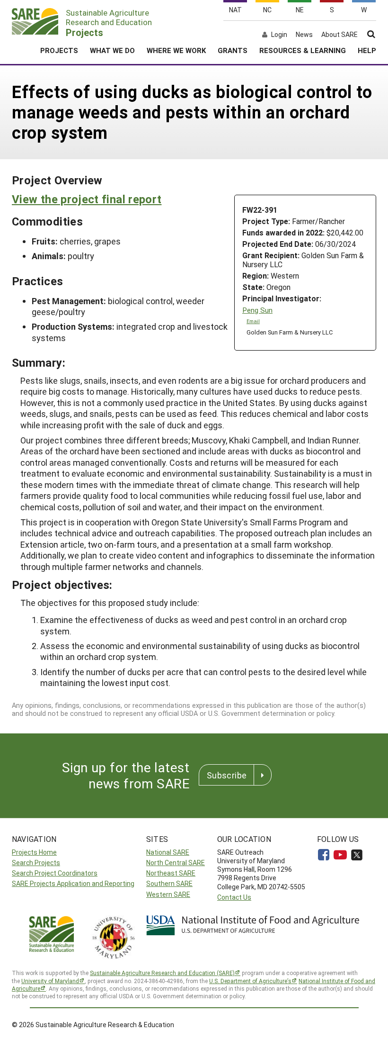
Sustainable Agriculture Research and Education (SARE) (162, 972)
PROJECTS (59, 50)
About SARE (339, 34)
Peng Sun (257, 310)
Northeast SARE (170, 872)
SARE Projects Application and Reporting (73, 883)
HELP (367, 50)
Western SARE (168, 894)
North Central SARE (175, 862)
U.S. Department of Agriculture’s (250, 981)
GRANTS (232, 50)
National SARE (167, 852)
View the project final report (86, 199)
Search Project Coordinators (54, 872)
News (304, 34)
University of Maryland (50, 981)
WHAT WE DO (112, 50)
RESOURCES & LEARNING (302, 50)
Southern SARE (169, 883)
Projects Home (34, 852)
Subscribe (227, 775)
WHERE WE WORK (176, 50)
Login (279, 34)
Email (253, 321)
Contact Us (234, 897)
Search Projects (36, 862)
